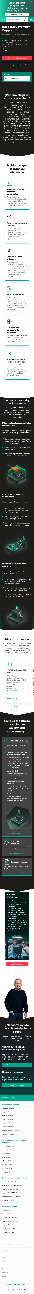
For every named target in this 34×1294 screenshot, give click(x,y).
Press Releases (5, 1268)
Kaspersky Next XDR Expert (10, 1221)
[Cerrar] (31, 2)
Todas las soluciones (8, 1134)
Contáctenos (5, 1250)
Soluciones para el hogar (10, 1104)
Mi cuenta (31, 20)
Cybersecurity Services (9, 1213)
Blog (3, 1261)
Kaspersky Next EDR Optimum (10, 1189)
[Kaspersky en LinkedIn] (15, 1284)
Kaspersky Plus (6, 1112)
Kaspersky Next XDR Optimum (10, 1193)
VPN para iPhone (7, 1168)
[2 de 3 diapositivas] (17, 707)
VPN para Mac (6, 1172)
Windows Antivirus (7, 1157)
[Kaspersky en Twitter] (10, 1284)
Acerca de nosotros (6, 1253)
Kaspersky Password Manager (10, 1130)
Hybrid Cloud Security (8, 1228)
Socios (3, 1257)
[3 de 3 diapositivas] (19, 707)
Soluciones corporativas (10, 1206)
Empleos (4, 1276)
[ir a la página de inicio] (13, 19)
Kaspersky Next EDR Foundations (11, 1185)
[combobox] (17, 78)
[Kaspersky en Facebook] (6, 1284)
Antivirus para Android (8, 1146)
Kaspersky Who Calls (8, 1126)
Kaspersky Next (6, 1210)
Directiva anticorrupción (22, 1241)
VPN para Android (7, 1164)
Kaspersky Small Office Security (11, 1181)
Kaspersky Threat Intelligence (10, 1225)
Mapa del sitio (5, 1272)
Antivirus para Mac (7, 1150)
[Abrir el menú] (3, 19)
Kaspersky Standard (8, 1108)
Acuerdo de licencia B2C (7, 1244)
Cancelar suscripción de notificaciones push (11, 1279)
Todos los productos (8, 1200)
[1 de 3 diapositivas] (15, 707)
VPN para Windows (7, 1161)
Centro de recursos (6, 1265)
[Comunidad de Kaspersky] (28, 1284)
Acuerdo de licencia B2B (18, 1244)
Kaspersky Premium (7, 1115)
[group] (17, 680)
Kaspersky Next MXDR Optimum (11, 1196)
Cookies (14, 1241)
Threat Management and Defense (11, 1217)
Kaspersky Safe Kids (8, 1119)
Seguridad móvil (6, 1153)
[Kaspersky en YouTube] (19, 1284)
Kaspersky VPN (6, 1123)
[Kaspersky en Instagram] (24, 1284)
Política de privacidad (6, 1241)
